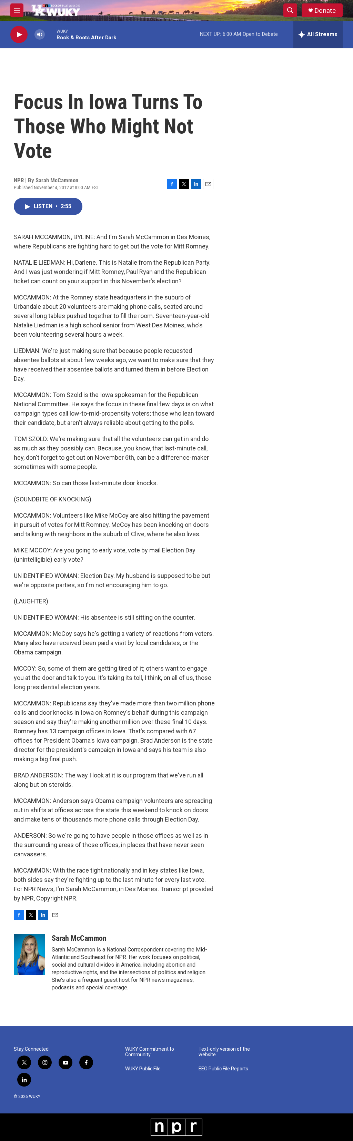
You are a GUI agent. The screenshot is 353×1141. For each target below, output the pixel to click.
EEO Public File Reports (223, 1068)
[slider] (51, 34)
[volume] (40, 34)
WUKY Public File (143, 1068)
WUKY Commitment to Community (149, 1052)
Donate (325, 10)
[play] (18, 35)
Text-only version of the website (224, 1052)
